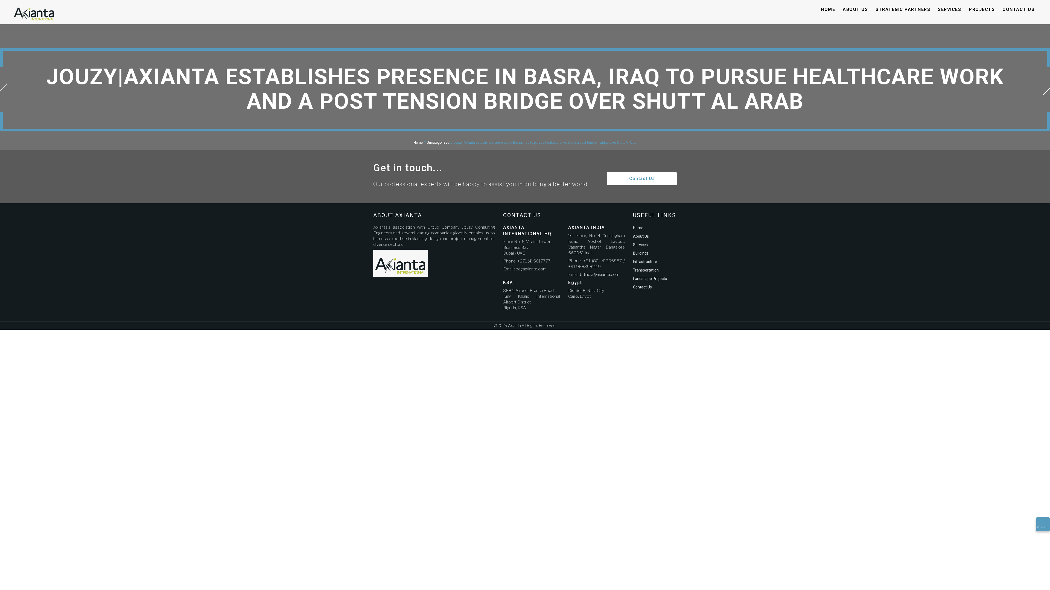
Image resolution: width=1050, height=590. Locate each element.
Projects (982, 9)
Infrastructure (645, 261)
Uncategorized (438, 142)
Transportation (646, 270)
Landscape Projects (650, 278)
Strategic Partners (903, 9)
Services (949, 9)
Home (828, 9)
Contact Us (1018, 9)
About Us (855, 9)
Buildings (641, 253)
